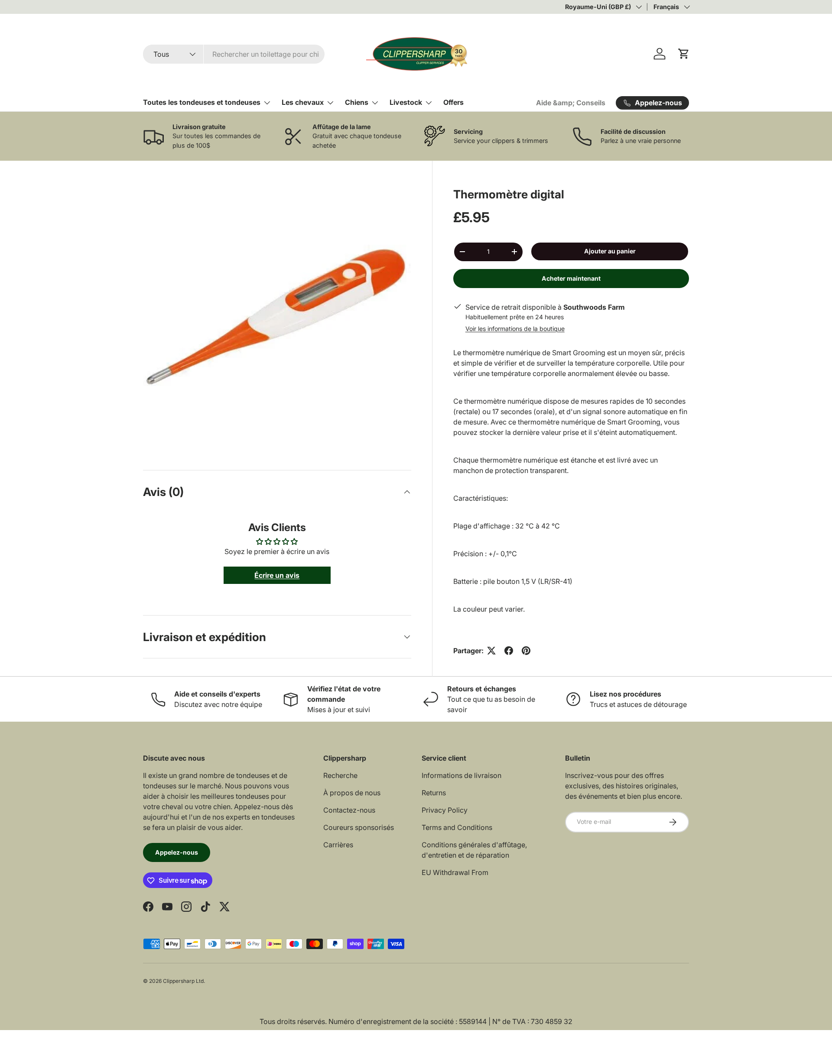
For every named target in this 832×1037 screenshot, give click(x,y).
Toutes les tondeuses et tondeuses (201, 102)
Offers (453, 102)
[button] (683, 53)
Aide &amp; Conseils (570, 102)
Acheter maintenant (571, 278)
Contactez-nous (349, 810)
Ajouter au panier (610, 251)
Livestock (406, 102)
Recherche (340, 775)
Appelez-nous (176, 852)
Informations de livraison (461, 775)
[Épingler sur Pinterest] (526, 650)
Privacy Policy (445, 810)
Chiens (356, 102)
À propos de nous (351, 792)
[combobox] (234, 54)
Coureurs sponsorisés (358, 827)
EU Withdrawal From (455, 872)
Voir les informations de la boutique (515, 328)
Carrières (338, 844)
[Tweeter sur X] (491, 650)
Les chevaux (303, 102)
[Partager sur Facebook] (508, 650)
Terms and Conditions (457, 827)
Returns (434, 792)
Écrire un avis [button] (276, 575)
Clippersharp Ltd (183, 981)
